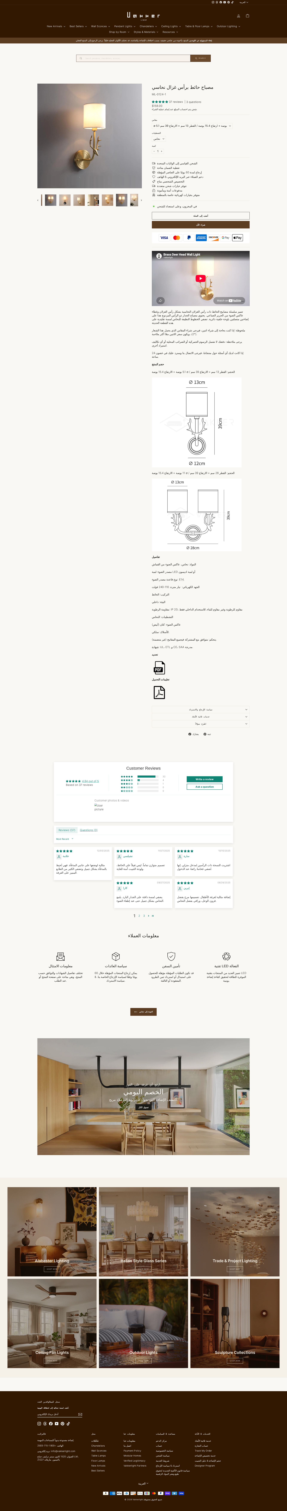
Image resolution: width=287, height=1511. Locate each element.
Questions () (88, 830)
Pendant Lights (123, 26)
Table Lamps (98, 1455)
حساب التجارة (201, 1445)
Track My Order (203, 1450)
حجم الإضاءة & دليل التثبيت (208, 1460)
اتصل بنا (127, 1445)
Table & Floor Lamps (197, 26)
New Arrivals (55, 26)
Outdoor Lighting (227, 26)
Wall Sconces (99, 26)
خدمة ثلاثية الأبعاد (203, 1440)
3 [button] (144, 915)
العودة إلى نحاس (145, 1012)
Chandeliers (147, 26)
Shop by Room (118, 31)
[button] (160, 101)
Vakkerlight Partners (135, 1465)
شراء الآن (200, 224)
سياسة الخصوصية (164, 1450)
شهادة (155, 647)
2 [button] (139, 915)
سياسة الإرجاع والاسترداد (200, 709)
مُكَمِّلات (95, 1440)
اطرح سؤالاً (200, 723)
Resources (169, 31)
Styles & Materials (145, 31)
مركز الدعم (161, 1440)
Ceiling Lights (169, 26)
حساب (159, 1445)
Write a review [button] (205, 779)
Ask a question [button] (205, 786)
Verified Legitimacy (134, 1460)
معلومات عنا (129, 1440)
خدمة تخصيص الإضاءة (205, 1455)
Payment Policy (132, 1450)
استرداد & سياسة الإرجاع (168, 1465)
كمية (154, 146)
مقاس (154, 120)
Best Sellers (77, 26)
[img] (64, 851)
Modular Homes (132, 1455)
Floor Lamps (98, 1460)
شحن (194, 109)
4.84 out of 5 (90, 781)
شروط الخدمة (162, 1460)
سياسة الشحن (163, 1455)
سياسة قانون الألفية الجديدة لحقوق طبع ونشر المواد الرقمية (173, 1472)
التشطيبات (156, 133)
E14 (181, 579)
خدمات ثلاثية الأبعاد (201, 716)
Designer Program (205, 1465)
